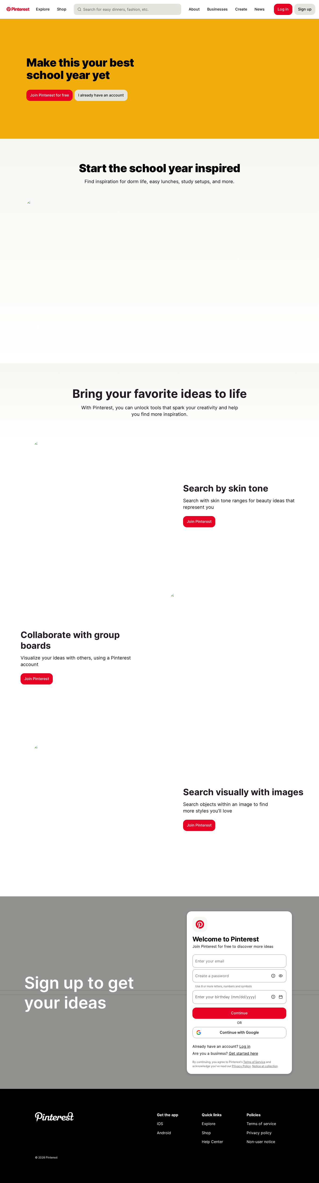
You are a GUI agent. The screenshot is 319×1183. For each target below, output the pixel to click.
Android (164, 1132)
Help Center (212, 1141)
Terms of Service (254, 1062)
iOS (160, 1123)
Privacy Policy (241, 1066)
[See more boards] (159, 270)
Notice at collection (265, 1066)
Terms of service (261, 1123)
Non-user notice (261, 1141)
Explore (208, 1123)
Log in (244, 1046)
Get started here (243, 1053)
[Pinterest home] (18, 9)
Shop (206, 1132)
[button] (39, 326)
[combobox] (129, 9)
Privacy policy (259, 1132)
